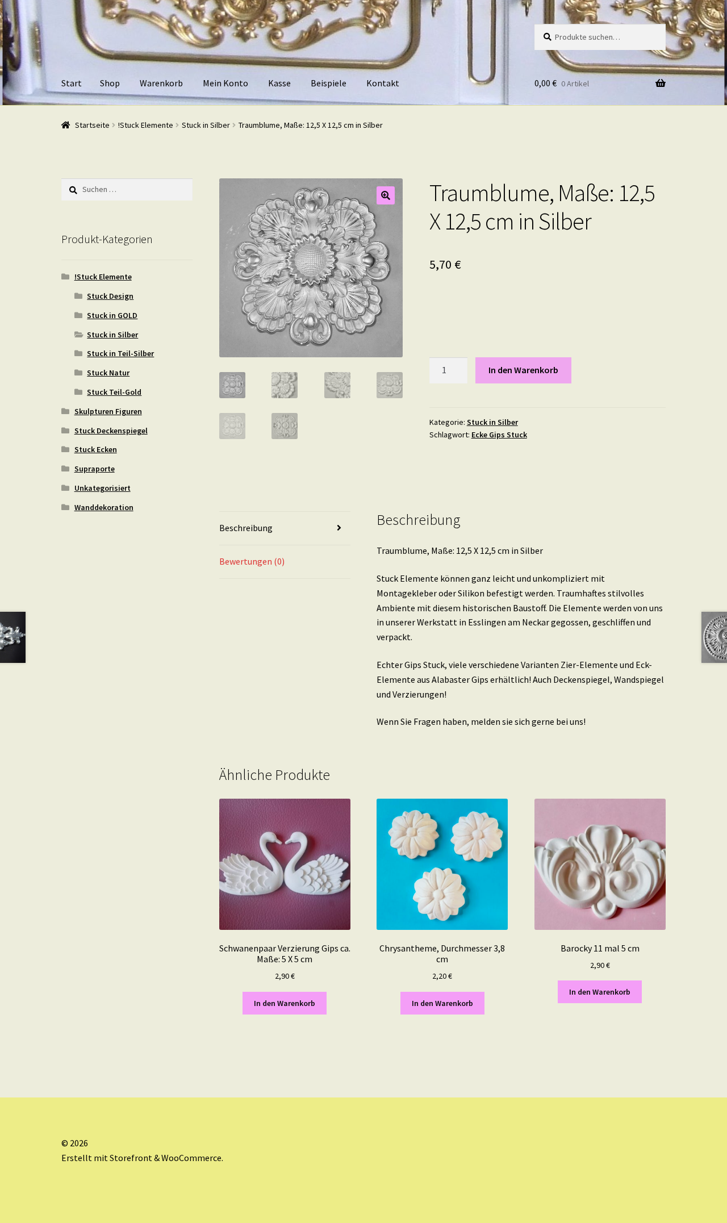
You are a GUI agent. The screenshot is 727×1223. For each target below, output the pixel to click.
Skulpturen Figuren (108, 411)
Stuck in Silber (206, 125)
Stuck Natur (108, 373)
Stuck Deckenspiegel (111, 430)
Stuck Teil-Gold (114, 392)
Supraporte (94, 469)
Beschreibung (246, 527)
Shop (110, 83)
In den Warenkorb (523, 369)
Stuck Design (110, 296)
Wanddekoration (103, 507)
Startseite (92, 125)
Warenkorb (161, 83)
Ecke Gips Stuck (499, 434)
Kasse (279, 83)
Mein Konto (225, 83)
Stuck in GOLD (112, 315)
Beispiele (328, 83)
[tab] (284, 528)
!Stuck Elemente (145, 125)
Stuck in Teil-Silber (120, 353)
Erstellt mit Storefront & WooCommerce (141, 1157)
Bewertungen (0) (252, 561)
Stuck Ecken (95, 449)
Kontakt (382, 83)
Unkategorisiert (102, 488)
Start (71, 83)
